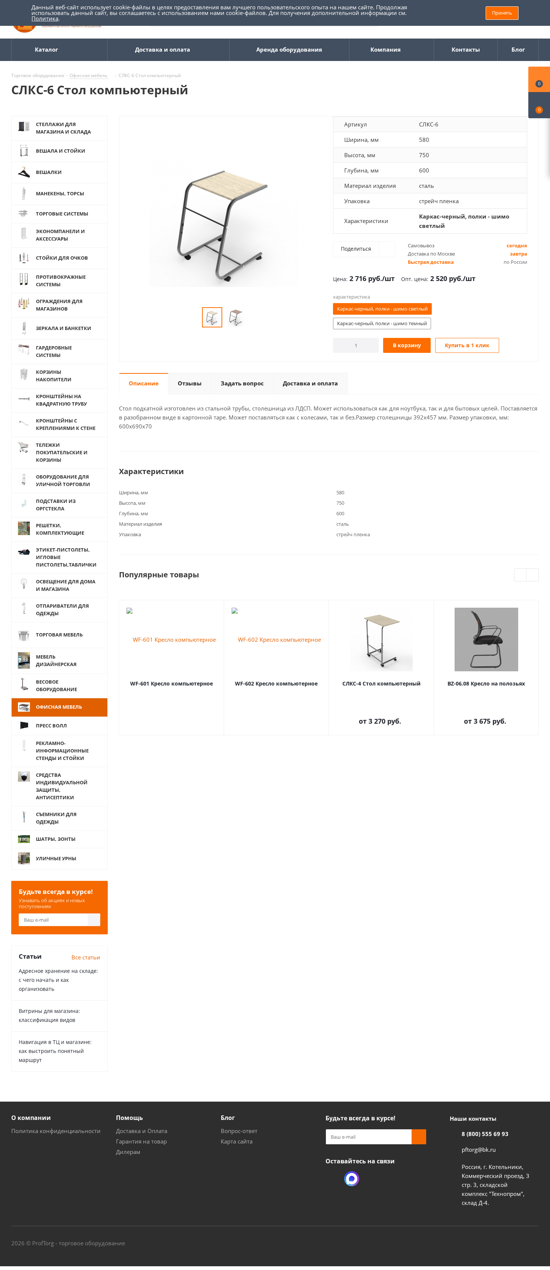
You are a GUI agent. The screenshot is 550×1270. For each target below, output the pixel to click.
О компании (31, 1118)
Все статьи (85, 957)
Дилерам (128, 1151)
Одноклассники (333, 1178)
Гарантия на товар (141, 1141)
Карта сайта (237, 1141)
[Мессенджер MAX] (351, 1178)
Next (532, 575)
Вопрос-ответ (239, 1131)
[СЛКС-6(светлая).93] (224, 220)
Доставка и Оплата (141, 1131)
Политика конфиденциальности (56, 1131)
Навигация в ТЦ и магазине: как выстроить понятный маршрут (55, 1050)
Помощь (129, 1118)
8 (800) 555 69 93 (485, 1134)
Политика (44, 18)
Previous (520, 575)
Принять (502, 12)
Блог (228, 1118)
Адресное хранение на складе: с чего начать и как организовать (58, 979)
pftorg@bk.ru (479, 1149)
